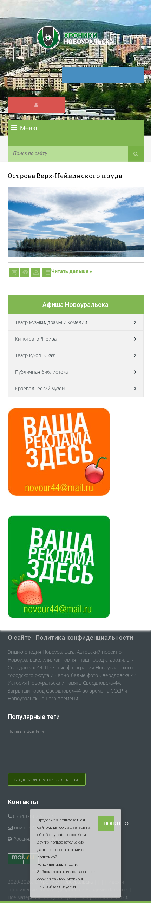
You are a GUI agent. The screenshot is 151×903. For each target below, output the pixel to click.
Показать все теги (26, 731)
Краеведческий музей (40, 388)
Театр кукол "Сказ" (35, 355)
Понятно (109, 823)
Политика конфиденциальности (84, 637)
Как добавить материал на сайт (46, 779)
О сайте (19, 637)
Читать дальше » (71, 271)
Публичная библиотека (41, 371)
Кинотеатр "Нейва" (36, 338)
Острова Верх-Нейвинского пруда (65, 175)
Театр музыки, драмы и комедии (51, 322)
